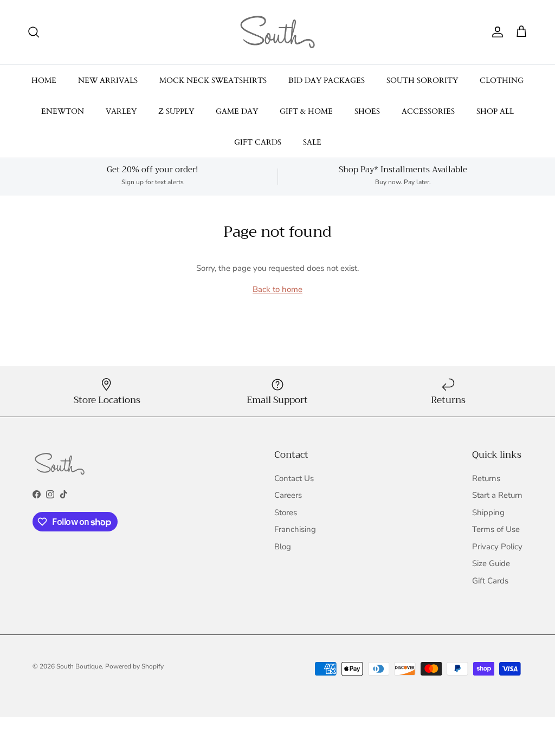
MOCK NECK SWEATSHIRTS (213, 80)
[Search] (33, 31)
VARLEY (121, 111)
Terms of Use (496, 529)
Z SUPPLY (176, 111)
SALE (312, 142)
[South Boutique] (277, 32)
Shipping (488, 512)
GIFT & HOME (306, 111)
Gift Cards (490, 580)
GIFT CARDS (257, 142)
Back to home (277, 289)
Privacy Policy (497, 546)
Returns (486, 478)
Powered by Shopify (134, 666)
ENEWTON (62, 111)
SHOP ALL (495, 111)
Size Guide (491, 563)
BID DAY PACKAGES (326, 80)
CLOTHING (502, 80)
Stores (285, 512)
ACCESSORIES (428, 111)
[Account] (495, 31)
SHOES (367, 111)
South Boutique (79, 666)
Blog (282, 546)
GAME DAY (237, 111)
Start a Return (497, 495)
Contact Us (294, 478)
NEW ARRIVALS (108, 80)
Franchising (295, 529)
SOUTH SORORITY (422, 80)
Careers (288, 495)
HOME (43, 80)
